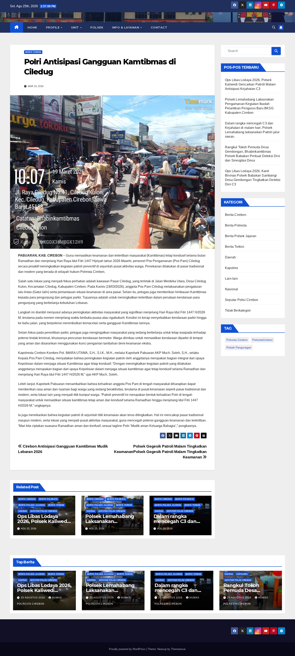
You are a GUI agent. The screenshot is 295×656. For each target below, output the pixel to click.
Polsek (96, 27)
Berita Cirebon (27, 499)
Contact (159, 27)
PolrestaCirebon (262, 339)
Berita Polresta (48, 499)
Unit (75, 27)
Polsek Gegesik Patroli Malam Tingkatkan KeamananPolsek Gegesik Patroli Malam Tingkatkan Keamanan (160, 451)
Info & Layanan (126, 27)
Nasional (231, 289)
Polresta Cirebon (237, 339)
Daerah (22, 511)
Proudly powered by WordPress (127, 649)
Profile (53, 27)
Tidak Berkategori (238, 310)
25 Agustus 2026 (33, 597)
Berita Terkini (33, 52)
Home (32, 27)
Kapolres (231, 268)
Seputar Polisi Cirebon (43, 511)
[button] (273, 27)
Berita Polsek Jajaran (31, 505)
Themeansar (178, 649)
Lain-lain (231, 278)
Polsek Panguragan (238, 347)
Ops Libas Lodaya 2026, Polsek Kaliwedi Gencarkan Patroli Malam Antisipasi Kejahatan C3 (250, 84)
